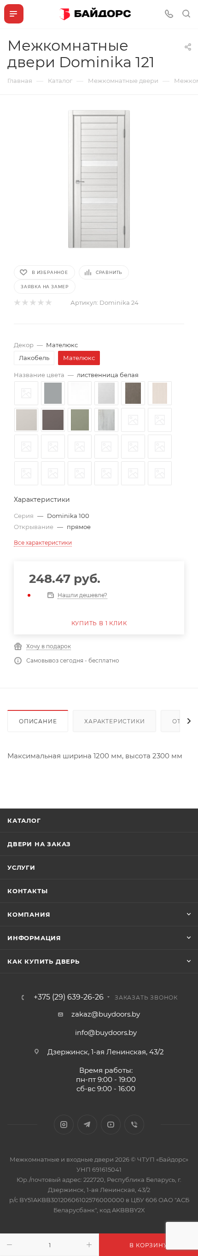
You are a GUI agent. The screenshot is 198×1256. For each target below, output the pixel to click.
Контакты (27, 891)
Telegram (87, 1124)
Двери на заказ (39, 844)
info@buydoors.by (106, 1032)
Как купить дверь (43, 961)
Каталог (24, 820)
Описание (38, 721)
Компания (28, 914)
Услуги (21, 867)
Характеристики (114, 721)
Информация (34, 938)
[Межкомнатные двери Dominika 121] (99, 179)
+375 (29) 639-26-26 (69, 997)
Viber (134, 1124)
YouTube (111, 1124)
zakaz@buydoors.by (105, 1014)
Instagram (64, 1124)
